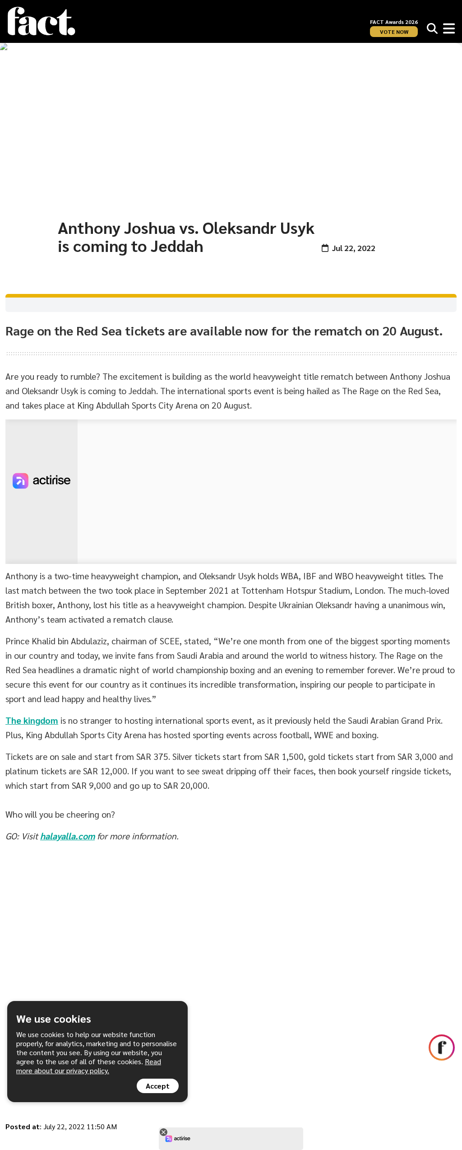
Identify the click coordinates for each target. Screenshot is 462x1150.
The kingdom (31, 720)
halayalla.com (67, 836)
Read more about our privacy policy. (88, 1066)
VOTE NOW (394, 31)
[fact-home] (41, 21)
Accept (158, 1085)
